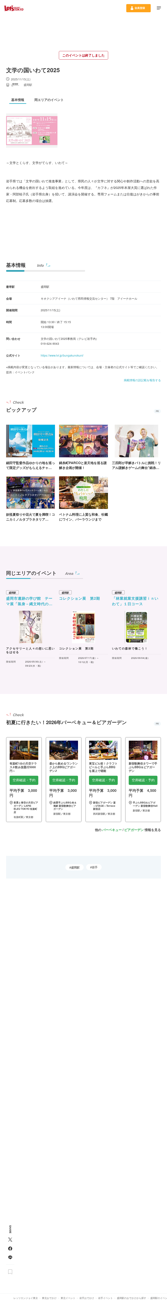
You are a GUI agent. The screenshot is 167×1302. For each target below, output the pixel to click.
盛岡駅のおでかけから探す (131, 1298)
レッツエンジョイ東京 (25, 1298)
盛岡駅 (75, 867)
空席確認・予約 (24, 780)
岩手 (95, 867)
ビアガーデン (134, 829)
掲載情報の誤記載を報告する (142, 380)
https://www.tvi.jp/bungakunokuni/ (62, 355)
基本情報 (16, 264)
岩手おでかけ (86, 1298)
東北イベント (68, 1298)
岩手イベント (105, 1298)
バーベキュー (112, 829)
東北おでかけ (49, 1298)
